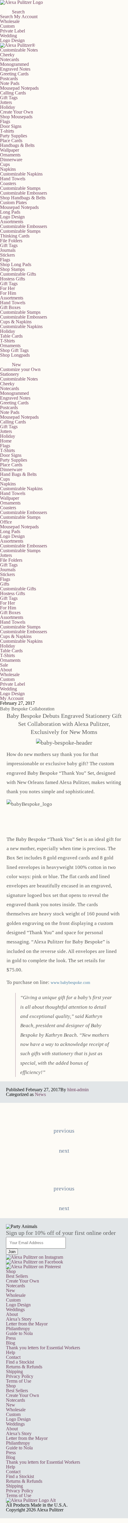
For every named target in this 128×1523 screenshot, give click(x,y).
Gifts (4, 583)
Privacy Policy (19, 1376)
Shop (11, 1271)
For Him (8, 293)
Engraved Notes (15, 69)
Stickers (7, 254)
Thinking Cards (14, 235)
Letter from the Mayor (27, 1323)
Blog (10, 1342)
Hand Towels (12, 178)
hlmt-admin (78, 1089)
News (40, 1094)
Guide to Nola (19, 1333)
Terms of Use (18, 1381)
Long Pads (10, 212)
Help (10, 1352)
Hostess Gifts (12, 278)
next (64, 1150)
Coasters (8, 183)
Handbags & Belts (17, 145)
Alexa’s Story (19, 1319)
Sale (4, 664)
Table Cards (11, 336)
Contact (13, 1357)
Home (6, 440)
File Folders (11, 240)
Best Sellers (17, 1276)
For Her (7, 288)
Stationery (9, 374)
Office (6, 521)
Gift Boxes (10, 307)
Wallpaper (9, 150)
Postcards (9, 78)
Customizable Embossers (23, 192)
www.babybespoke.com (70, 982)
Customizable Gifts (18, 274)
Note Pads (9, 83)
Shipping (14, 1371)
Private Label (12, 30)
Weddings (15, 1309)
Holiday (7, 107)
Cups (5, 164)
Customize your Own (20, 369)
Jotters (6, 102)
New (10, 1290)
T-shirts (7, 130)
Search (6, 16)
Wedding (8, 35)
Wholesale (10, 21)
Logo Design (12, 40)
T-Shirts (7, 340)
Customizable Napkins (21, 173)
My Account (26, 16)
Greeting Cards (14, 73)
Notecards (9, 59)
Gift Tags (9, 97)
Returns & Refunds (24, 1366)
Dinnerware (11, 159)
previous (64, 1130)
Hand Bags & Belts (18, 474)
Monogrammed (14, 64)
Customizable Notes (19, 49)
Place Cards (11, 140)
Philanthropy (18, 1328)
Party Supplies (13, 135)
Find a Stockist (20, 1361)
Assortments (11, 221)
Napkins (8, 169)
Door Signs (10, 126)
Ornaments (10, 154)
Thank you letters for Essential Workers (43, 1347)
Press (11, 1338)
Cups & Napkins (16, 321)
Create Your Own (22, 1280)
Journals (7, 250)
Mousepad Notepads (19, 88)
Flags (5, 121)
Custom (7, 26)
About (6, 669)
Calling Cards (13, 92)
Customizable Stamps (20, 188)
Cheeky (7, 54)
